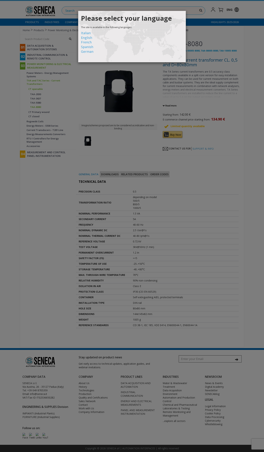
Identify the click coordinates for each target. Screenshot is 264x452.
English (86, 37)
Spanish (87, 47)
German (87, 51)
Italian (86, 33)
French (86, 42)
